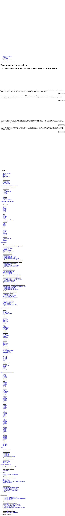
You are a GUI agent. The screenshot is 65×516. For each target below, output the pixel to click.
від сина (5, 364)
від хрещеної (6, 312)
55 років (5, 425)
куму (4, 229)
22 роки (4, 410)
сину (4, 223)
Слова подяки (6, 181)
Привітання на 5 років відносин (10, 291)
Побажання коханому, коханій (9, 257)
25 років (5, 382)
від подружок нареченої (8, 350)
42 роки (4, 429)
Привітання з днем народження (7, 201)
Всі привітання (6, 183)
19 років (5, 412)
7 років (4, 404)
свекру (4, 367)
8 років (4, 394)
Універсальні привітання (8, 469)
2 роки (4, 406)
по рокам (5, 240)
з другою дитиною (7, 191)
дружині (5, 234)
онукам (4, 366)
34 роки (4, 419)
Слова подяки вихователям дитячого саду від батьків (14, 498)
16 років (5, 376)
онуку (4, 225)
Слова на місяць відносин (8, 267)
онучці (4, 224)
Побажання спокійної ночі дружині (10, 289)
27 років (5, 396)
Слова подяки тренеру (8, 508)
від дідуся (5, 356)
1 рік (4, 381)
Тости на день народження (9, 456)
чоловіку (5, 233)
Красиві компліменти (7, 254)
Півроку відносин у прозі (10, 283)
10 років (5, 405)
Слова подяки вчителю (8, 499)
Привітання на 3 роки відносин (10, 290)
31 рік (4, 417)
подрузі (4, 195)
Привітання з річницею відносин (10, 263)
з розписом (5, 346)
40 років (5, 378)
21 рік (4, 415)
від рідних (5, 329)
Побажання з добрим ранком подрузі (11, 487)
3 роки (4, 388)
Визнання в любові (7, 250)
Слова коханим (6, 180)
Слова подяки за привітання (9, 500)
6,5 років (5, 443)
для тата (5, 198)
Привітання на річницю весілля (7, 372)
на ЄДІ (4, 491)
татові (4, 210)
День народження (7, 173)
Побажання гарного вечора (9, 476)
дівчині (4, 209)
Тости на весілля (6, 449)
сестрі (4, 212)
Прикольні (5, 204)
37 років (5, 428)
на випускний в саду (7, 482)
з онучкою (5, 193)
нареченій (5, 320)
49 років (5, 438)
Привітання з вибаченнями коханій (10, 266)
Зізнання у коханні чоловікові (9, 298)
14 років (5, 392)
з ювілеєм (5, 237)
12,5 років (5, 377)
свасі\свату (5, 220)
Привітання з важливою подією (10, 466)
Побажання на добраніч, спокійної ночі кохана (13, 259)
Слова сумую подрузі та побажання (10, 489)
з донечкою (5, 190)
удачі (4, 484)
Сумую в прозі (6, 249)
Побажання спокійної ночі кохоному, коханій (13, 246)
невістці (5, 230)
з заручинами (6, 335)
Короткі (4, 310)
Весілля (4, 175)
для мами (5, 197)
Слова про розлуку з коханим (9, 295)
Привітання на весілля (5, 307)
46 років (5, 440)
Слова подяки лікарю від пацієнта (10, 512)
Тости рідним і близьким (8, 458)
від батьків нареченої (7, 313)
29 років (5, 423)
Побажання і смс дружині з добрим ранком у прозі (14, 285)
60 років (5, 421)
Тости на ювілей (6, 452)
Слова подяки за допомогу (9, 506)
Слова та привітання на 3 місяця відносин (12, 277)
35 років (5, 399)
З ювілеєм (5, 57)
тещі (4, 232)
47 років (5, 431)
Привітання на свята (7, 467)
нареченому (5, 321)
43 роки (4, 430)
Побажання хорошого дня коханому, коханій (12, 262)
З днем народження (7, 56)
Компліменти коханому (8, 282)
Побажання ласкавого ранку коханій (11, 258)
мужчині (5, 208)
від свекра (5, 361)
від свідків (5, 319)
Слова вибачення (6, 247)
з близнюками (6, 189)
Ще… (4, 239)
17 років (5, 409)
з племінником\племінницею (9, 187)
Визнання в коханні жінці (8, 296)
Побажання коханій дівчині (9, 287)
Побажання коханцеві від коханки (10, 305)
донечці (4, 336)
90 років (5, 435)
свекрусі (5, 222)
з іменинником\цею (7, 238)
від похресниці (6, 362)
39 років (5, 427)
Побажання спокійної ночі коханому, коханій (13, 260)
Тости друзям (6, 454)
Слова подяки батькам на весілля (10, 497)
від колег (5, 341)
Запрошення (5, 470)
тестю (4, 231)
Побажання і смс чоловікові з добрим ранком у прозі (14, 286)
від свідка (5, 311)
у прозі (4, 326)
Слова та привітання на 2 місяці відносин (12, 274)
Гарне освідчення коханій (8, 271)
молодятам (5, 337)
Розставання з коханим (8, 294)
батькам (4, 331)
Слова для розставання (8, 248)
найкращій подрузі (7, 352)
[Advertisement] (32, 80)
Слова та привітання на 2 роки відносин (12, 275)
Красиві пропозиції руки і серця (10, 304)
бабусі (4, 211)
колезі (4, 217)
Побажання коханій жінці (8, 301)
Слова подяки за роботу (8, 501)
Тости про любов (6, 457)
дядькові (5, 216)
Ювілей (4, 174)
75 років (5, 439)
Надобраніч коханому (7, 255)
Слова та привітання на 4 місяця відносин (12, 278)
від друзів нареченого (7, 353)
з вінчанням (5, 333)
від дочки (5, 357)
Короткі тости (6, 462)
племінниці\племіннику (8, 219)
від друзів (5, 317)
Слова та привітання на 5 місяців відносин (12, 279)
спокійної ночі (6, 492)
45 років (5, 379)
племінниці (5, 344)
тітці (4, 214)
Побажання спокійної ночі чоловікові (11, 265)
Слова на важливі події (6, 464)
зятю (4, 226)
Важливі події (6, 182)
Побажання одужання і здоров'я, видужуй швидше (14, 481)
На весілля (5, 58)
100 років (5, 442)
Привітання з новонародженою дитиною (9, 185)
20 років (5, 384)
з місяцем (5, 414)
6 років (4, 386)
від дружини (6, 391)
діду (4, 235)
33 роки (4, 408)
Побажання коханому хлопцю (9, 288)
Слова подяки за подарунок (9, 511)
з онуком (5, 192)
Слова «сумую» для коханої (9, 270)
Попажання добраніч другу (9, 280)
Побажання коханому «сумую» (10, 256)
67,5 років (5, 445)
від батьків (5, 315)
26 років (5, 413)
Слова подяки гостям (7, 509)
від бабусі (5, 330)
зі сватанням (5, 348)
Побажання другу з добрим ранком (10, 490)
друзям (4, 375)
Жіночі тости (6, 460)
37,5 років (5, 444)
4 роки (4, 401)
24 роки (4, 420)
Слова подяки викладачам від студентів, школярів (14, 507)
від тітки (5, 334)
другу (4, 207)
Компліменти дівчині (7, 272)
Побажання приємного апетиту (10, 488)
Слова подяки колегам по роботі (10, 503)
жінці (4, 218)
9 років (4, 385)
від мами (5, 318)
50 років (5, 398)
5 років (4, 397)
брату (4, 215)
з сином (4, 194)
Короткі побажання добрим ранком (10, 474)
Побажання (5, 178)
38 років (5, 424)
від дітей (5, 339)
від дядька (5, 354)
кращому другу (6, 351)
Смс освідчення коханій (8, 302)
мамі (4, 203)
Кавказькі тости (6, 461)
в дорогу (5, 475)
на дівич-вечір (6, 327)
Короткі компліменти (7, 252)
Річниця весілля (6, 176)
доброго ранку (6, 479)
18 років (5, 393)
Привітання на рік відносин (9, 268)
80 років (5, 436)
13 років (5, 402)
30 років (5, 407)
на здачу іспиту (6, 480)
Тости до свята (6, 453)
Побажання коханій (7, 264)
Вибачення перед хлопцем (8, 281)
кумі (4, 227)
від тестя (5, 358)
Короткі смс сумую (7, 303)
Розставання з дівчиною (8, 293)
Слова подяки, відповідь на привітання (11, 504)
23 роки (4, 416)
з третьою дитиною (7, 199)
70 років (5, 433)
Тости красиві (6, 455)
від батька (5, 349)
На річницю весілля (7, 59)
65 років (5, 437)
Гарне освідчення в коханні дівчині (10, 297)
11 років (5, 383)
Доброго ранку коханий (8, 251)
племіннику (5, 343)
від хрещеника (6, 365)
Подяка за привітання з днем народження (12, 505)
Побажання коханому (7, 244)
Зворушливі (5, 345)
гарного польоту (6, 486)
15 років (5, 400)
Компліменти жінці (7, 300)
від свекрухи (6, 338)
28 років (5, 422)
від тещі (4, 359)
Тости (4, 177)
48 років (5, 432)
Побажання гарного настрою (9, 478)
